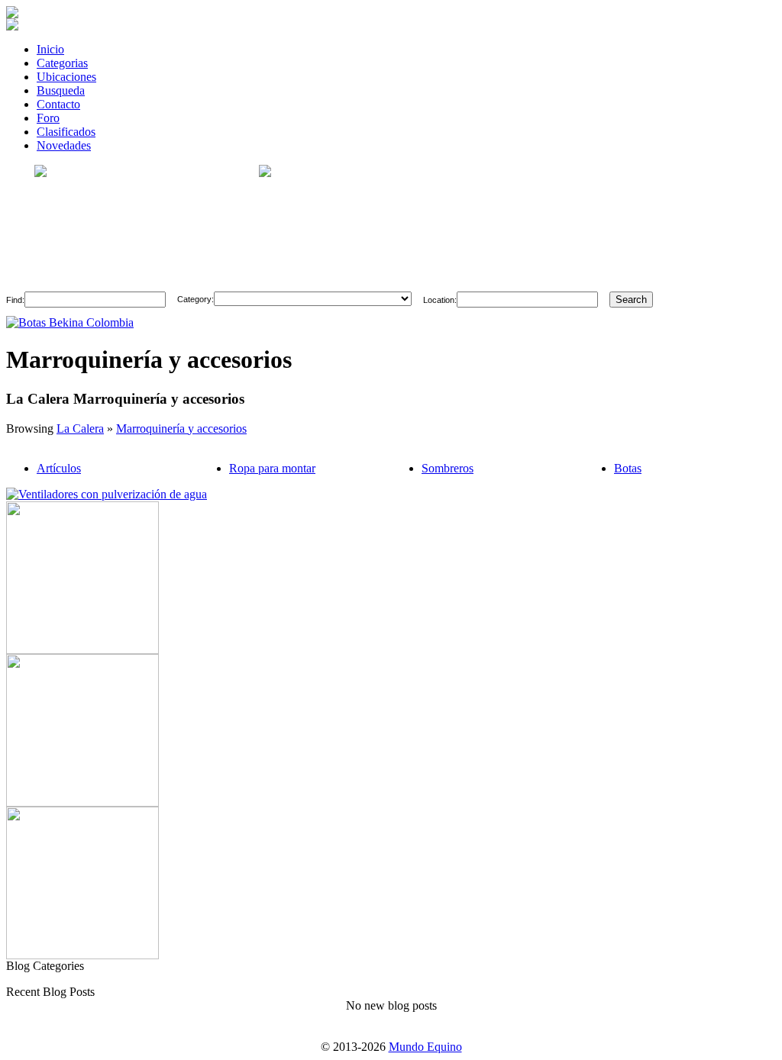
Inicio (50, 49)
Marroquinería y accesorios (181, 428)
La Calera (80, 428)
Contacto (58, 104)
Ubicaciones (66, 76)
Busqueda (61, 90)
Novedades (64, 145)
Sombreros (447, 468)
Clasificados (66, 131)
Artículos (59, 468)
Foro (48, 117)
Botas (627, 468)
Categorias (62, 62)
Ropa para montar (272, 468)
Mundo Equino (425, 1046)
